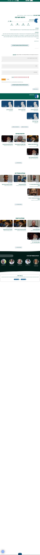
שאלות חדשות (20, 218)
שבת (25, 227)
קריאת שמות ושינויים (9, 227)
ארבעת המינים (35, 89)
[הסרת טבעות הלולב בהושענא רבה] (33, 141)
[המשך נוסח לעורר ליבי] (33, 239)
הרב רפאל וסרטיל (37, 230)
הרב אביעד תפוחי (23, 145)
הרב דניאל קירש (10, 185)
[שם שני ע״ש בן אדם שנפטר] (6, 226)
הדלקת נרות (38, 182)
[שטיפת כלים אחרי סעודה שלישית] (20, 226)
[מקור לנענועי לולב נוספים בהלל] (20, 141)
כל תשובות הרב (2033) (16, 126)
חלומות (25, 182)
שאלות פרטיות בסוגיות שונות (35, 240)
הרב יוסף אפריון (38, 200)
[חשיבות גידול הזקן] (7, 107)
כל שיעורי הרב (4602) (25, 126)
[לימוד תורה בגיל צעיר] (20, 107)
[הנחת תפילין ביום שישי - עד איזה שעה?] (33, 195)
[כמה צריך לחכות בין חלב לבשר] (6, 181)
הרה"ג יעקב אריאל (10, 145)
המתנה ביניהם (10, 182)
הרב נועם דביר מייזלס (23, 185)
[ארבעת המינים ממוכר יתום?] (33, 154)
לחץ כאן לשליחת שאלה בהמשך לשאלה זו (20, 45)
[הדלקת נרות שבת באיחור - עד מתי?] (33, 182)
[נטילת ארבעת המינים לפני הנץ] (7, 141)
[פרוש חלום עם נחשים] (20, 181)
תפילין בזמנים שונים (37, 196)
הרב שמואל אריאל (37, 186)
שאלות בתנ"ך (38, 227)
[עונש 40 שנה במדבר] (33, 226)
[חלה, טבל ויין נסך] (33, 119)
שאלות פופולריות (20, 173)
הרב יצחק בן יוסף (36, 146)
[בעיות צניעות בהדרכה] (33, 107)
